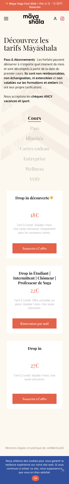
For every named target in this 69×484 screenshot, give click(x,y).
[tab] (34, 119)
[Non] (63, 470)
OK (35, 478)
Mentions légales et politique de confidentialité (34, 447)
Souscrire (35, 7)
